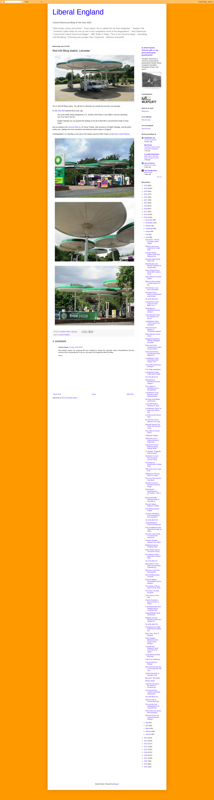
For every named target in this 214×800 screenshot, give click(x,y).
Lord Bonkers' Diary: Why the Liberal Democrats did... (152, 394)
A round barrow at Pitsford (151, 663)
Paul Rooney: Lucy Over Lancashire (151, 289)
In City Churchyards (150, 139)
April (147, 725)
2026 (146, 185)
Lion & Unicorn (149, 163)
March (148, 728)
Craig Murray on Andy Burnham (152, 655)
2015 (146, 217)
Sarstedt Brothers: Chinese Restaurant (153, 523)
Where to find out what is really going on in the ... (152, 283)
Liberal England (78, 12)
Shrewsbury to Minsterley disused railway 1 (152, 381)
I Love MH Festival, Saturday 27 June (152, 404)
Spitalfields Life (149, 138)
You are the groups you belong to (153, 365)
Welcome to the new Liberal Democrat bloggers (152, 717)
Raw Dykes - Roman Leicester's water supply (152, 241)
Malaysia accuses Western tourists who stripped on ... (153, 619)
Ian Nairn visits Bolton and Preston (152, 400)
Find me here (146, 120)
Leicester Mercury (74, 127)
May (147, 723)
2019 (146, 206)
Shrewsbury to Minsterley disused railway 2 (152, 310)
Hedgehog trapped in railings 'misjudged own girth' (152, 340)
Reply (60, 355)
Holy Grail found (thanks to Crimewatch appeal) (153, 329)
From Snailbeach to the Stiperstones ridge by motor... (153, 529)
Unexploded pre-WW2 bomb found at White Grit (153, 629)
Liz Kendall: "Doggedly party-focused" (153, 452)
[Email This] (82, 331)
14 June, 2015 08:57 (76, 347)
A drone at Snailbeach (152, 659)
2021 (146, 200)
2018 (146, 209)
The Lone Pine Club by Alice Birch (153, 479)
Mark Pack (148, 145)
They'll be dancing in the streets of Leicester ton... (152, 685)
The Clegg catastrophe (153, 369)
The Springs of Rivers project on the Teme (152, 587)
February (149, 731)
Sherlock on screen (150, 165)
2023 (146, 194)
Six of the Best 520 (151, 299)
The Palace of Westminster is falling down (153, 464)
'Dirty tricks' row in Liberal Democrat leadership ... (152, 440)
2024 (146, 191)
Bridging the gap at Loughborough (151, 546)
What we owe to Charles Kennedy (152, 700)
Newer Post (57, 394)
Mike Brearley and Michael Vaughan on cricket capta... (153, 265)
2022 (146, 197)
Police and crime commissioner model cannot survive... (153, 347)
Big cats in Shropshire (152, 678)
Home (94, 394)
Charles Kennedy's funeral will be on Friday (152, 602)
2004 (146, 767)
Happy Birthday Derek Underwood (152, 614)
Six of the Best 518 (151, 520)
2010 (146, 749)
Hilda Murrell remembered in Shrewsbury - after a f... (153, 492)
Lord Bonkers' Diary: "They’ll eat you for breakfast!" (152, 323)
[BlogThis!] (85, 331)
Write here (145, 111)
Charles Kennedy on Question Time (152, 674)
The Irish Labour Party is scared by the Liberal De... (152, 535)
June (147, 237)
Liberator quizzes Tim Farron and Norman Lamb (152, 426)
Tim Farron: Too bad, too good (152, 591)
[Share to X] (87, 331)
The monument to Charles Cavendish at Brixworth (152, 692)
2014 (146, 738)
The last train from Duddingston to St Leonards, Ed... (152, 706)
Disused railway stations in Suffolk (152, 505)
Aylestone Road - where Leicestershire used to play (153, 294)
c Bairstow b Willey (151, 435)
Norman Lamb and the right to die (152, 260)
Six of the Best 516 (151, 624)
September (149, 228)
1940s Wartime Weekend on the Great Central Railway (151, 640)
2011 (146, 747)
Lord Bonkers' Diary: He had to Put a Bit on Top (153, 410)
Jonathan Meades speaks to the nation (153, 541)
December (149, 220)
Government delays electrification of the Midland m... (152, 353)
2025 (146, 188)
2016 (146, 214)
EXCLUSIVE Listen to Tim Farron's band (152, 550)
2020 (146, 203)
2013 (146, 741)
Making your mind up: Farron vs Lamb (152, 474)
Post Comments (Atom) (69, 398)
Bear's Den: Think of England (152, 634)
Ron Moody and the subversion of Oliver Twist (153, 556)
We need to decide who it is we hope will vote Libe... (153, 668)
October (148, 226)
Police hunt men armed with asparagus (153, 711)
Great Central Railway (122, 134)
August (148, 231)
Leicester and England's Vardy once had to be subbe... (151, 649)
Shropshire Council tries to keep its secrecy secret (151, 457)
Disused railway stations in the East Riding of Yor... (152, 254)
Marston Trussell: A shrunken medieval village (152, 484)
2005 (146, 764)
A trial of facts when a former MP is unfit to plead (152, 272)
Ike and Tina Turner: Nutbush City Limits (152, 420)
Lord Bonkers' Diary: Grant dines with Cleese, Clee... (152, 360)
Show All (159, 177)
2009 (146, 752)
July (147, 234)
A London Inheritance (151, 154)
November (149, 223)
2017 (146, 212)
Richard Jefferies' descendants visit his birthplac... (153, 581)
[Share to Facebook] (90, 331)
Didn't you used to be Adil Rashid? (152, 571)
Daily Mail (61, 111)
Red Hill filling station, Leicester (152, 576)
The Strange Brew (150, 170)
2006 (146, 761)
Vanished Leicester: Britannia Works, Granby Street (152, 446)
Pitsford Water (150, 681)
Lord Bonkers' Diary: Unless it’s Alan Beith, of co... (152, 303)
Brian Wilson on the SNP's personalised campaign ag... (152, 565)
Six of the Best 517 (151, 561)
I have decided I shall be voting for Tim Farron (152, 316)
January (148, 734)
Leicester (61, 334)
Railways (67, 334)
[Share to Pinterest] (92, 331)
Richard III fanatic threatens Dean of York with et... (152, 499)
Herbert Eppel (63, 347)
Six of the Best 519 (151, 377)
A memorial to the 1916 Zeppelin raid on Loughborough (153, 608)
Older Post (130, 394)
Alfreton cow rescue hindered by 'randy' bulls (152, 248)
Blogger (116, 784)
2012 (146, 744)
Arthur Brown (148, 172)
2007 (146, 758)
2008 (146, 755)
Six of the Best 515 (151, 697)
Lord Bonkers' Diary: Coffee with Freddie (152, 373)
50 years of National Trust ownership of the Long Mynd (152, 515)
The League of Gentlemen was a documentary (152, 388)
